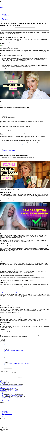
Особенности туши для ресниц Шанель (8, 150)
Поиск (1, 7)
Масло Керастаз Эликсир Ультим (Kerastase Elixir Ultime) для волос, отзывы (16, 363)
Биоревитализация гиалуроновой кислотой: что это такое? (12, 292)
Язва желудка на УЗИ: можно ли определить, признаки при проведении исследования (16, 400)
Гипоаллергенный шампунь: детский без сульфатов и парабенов (11, 385)
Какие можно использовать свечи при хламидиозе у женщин (12, 395)
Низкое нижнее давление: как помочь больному (8, 386)
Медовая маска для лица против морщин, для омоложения (12, 114)
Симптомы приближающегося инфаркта (7, 379)
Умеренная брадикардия (4, 383)
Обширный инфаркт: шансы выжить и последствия (9, 390)
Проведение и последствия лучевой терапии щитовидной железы (13, 397)
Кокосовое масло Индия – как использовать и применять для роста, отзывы (16, 356)
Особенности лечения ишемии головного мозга (8, 388)
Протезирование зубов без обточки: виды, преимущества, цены (13, 393)
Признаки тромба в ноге (4, 381)
